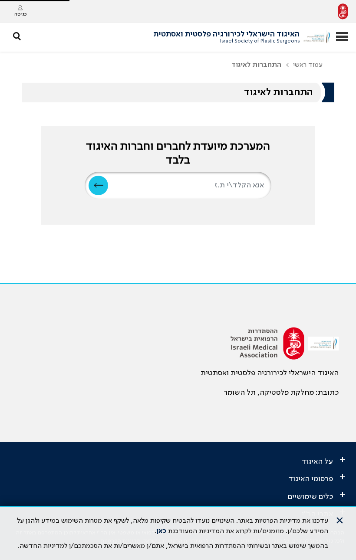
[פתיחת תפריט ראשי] (342, 37)
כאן (161, 531)
